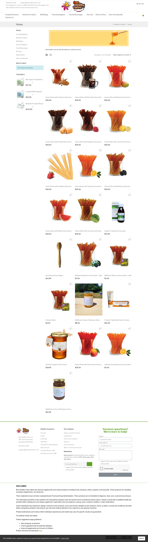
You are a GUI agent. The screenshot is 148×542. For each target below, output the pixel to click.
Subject (101, 436)
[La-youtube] (31, 454)
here (40, 531)
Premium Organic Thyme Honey (56, 364)
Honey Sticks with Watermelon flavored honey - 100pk (64, 231)
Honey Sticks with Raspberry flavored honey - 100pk (92, 142)
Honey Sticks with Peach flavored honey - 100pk (91, 364)
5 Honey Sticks (51, 320)
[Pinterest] (36, 454)
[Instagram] (22, 454)
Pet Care (19, 51)
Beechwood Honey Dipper (54, 275)
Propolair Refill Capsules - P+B (36, 91)
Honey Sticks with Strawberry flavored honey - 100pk (63, 186)
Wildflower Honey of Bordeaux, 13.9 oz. (58, 409)
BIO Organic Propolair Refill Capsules (38, 79)
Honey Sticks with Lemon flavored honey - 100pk (120, 142)
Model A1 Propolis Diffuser (34, 104)
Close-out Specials (22, 58)
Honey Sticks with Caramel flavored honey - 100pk (62, 142)
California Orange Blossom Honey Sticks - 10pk (120, 364)
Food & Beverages (22, 48)
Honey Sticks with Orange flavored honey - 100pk (91, 186)
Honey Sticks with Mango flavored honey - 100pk (120, 97)
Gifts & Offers (20, 55)
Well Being (19, 41)
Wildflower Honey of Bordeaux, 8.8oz (87, 320)
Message (102, 449)
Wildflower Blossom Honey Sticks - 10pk (117, 275)
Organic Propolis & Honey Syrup (115, 231)
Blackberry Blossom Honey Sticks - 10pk (88, 275)
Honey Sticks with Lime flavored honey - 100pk (90, 231)
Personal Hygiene (21, 44)
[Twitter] (17, 454)
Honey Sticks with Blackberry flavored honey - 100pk (122, 186)
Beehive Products (21, 38)
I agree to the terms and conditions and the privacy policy (79, 468)
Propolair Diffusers (22, 34)
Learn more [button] (65, 538)
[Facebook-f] (26, 454)
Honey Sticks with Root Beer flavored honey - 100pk (92, 97)
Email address (103, 443)
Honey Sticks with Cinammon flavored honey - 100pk (63, 97)
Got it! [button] (141, 538)
